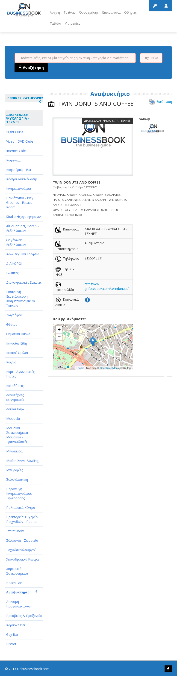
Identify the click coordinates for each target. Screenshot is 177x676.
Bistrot (11, 644)
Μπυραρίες (14, 470)
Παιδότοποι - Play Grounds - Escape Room (19, 202)
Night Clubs (14, 132)
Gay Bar (12, 634)
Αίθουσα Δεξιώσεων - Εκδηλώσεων (22, 228)
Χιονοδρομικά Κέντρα (22, 559)
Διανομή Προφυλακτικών (18, 603)
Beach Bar (14, 583)
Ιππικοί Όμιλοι (17, 353)
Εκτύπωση (164, 101)
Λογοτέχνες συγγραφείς (15, 397)
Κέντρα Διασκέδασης (21, 179)
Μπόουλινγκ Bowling (22, 460)
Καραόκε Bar (15, 625)
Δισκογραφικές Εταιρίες (23, 282)
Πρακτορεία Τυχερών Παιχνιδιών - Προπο (22, 519)
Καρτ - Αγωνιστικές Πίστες (20, 373)
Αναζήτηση (33, 67)
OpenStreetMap (109, 368)
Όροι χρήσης (88, 12)
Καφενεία (13, 160)
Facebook (168, 669)
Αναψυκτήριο (18, 592)
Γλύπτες (12, 273)
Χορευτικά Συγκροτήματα (17, 571)
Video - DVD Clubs (19, 141)
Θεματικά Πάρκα (18, 334)
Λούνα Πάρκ (15, 409)
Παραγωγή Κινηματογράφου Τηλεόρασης (19, 493)
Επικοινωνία (111, 12)
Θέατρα (11, 324)
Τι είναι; (69, 12)
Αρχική (55, 12)
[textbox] (75, 58)
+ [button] (59, 330)
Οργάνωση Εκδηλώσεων (16, 242)
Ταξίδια (55, 23)
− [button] (59, 337)
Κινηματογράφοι (18, 188)
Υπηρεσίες (72, 23)
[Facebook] (87, 299)
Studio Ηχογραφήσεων (23, 216)
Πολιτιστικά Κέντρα (20, 507)
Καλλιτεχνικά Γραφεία (22, 254)
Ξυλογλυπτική (17, 479)
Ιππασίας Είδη (16, 343)
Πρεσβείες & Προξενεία (24, 615)
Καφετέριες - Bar (18, 169)
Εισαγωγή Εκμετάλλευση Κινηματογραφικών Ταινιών (20, 299)
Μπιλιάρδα (14, 451)
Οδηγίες (130, 12)
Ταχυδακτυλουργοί (21, 550)
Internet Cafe (16, 151)
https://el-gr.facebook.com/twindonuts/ (107, 286)
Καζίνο (11, 362)
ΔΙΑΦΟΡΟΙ (14, 263)
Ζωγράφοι (14, 315)
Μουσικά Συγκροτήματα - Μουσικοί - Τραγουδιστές (18, 435)
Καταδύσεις (15, 385)
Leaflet (80, 368)
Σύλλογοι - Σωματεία (22, 540)
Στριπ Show (15, 531)
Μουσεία (13, 418)
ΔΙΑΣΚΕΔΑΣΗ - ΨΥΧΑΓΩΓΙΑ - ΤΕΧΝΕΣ (18, 118)
